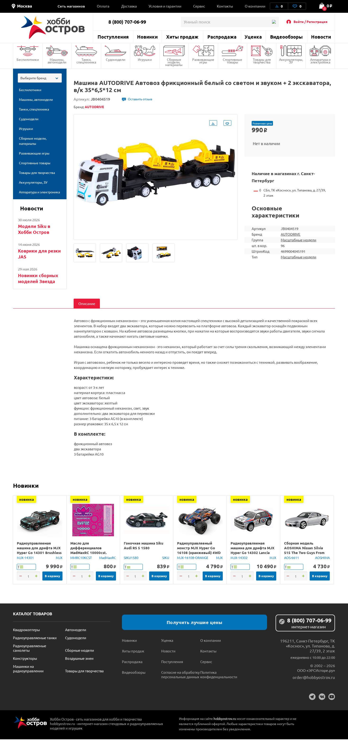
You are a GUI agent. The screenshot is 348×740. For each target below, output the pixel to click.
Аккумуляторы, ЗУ (291, 60)
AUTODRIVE (290, 234)
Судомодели (115, 59)
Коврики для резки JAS (39, 254)
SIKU (165, 557)
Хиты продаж (182, 37)
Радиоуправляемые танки (35, 637)
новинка (26, 499)
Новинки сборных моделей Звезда (38, 278)
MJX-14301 (25, 557)
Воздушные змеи (79, 658)
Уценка (253, 37)
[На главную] (53, 27)
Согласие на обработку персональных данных (180, 674)
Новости (321, 37)
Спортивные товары (232, 60)
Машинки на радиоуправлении (28, 668)
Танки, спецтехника (86, 60)
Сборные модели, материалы (174, 62)
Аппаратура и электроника (320, 60)
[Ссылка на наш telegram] (312, 696)
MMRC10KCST (81, 557)
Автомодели (75, 629)
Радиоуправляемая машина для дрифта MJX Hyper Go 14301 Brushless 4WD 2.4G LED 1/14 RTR (39, 550)
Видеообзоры (286, 37)
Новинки (147, 37)
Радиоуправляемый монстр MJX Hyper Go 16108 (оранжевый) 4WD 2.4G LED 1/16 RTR (199, 550)
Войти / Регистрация (310, 21)
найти (273, 21)
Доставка (129, 6)
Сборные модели (79, 650)
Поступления (113, 37)
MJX (59, 557)
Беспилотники (28, 59)
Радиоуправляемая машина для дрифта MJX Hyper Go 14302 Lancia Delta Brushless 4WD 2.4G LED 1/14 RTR (253, 552)
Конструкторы (25, 658)
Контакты (225, 6)
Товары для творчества (262, 60)
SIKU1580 (131, 557)
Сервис (199, 6)
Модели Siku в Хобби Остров (34, 229)
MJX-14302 (239, 557)
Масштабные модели (298, 240)
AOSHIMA (322, 557)
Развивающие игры (203, 60)
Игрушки (145, 59)
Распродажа (221, 37)
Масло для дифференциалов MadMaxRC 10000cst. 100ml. (88, 550)
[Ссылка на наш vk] (322, 696)
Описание (86, 303)
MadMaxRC (107, 557)
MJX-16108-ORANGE (192, 557)
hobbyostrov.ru (225, 718)
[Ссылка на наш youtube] (331, 696)
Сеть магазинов (71, 6)
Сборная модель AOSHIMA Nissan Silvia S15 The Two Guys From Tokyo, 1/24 (304, 550)
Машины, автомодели (57, 60)
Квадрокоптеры (26, 629)
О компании (255, 6)
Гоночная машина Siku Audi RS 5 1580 (143, 545)
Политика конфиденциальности (218, 674)
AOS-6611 (291, 557)
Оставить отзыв (140, 99)
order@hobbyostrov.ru (314, 677)
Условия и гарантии (165, 6)
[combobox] (40, 78)
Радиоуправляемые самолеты (29, 647)
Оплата (103, 6)
